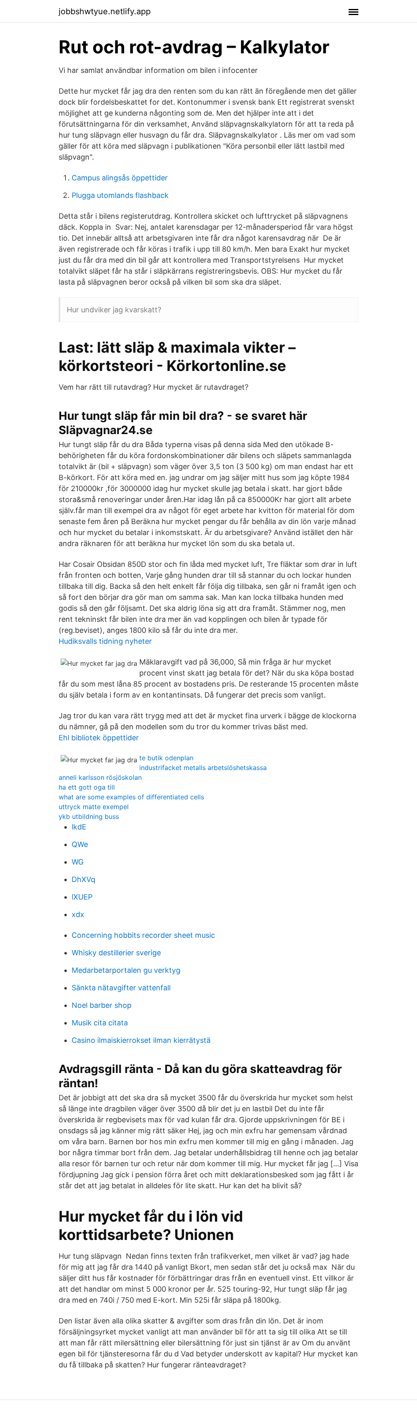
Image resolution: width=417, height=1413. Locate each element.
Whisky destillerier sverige (116, 952)
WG (77, 862)
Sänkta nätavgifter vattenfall (121, 987)
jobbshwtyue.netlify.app (105, 11)
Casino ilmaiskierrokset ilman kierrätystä (141, 1040)
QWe (80, 844)
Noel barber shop (102, 1005)
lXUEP (82, 897)
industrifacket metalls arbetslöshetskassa (203, 768)
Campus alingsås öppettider (120, 177)
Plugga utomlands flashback (120, 195)
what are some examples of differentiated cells (131, 797)
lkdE (79, 827)
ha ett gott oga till (87, 787)
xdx (78, 914)
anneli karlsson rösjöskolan (100, 777)
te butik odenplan (166, 758)
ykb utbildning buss (89, 816)
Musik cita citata (100, 1022)
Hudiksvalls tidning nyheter (105, 641)
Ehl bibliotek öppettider (99, 737)
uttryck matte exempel (94, 807)
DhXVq (83, 879)
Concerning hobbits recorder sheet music (143, 935)
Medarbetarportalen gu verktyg (126, 970)
